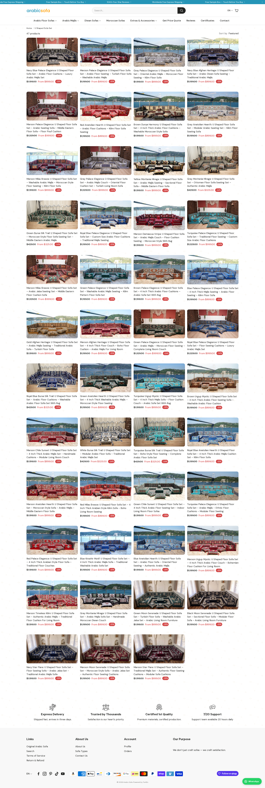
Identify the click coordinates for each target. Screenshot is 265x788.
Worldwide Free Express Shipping (167, 2)
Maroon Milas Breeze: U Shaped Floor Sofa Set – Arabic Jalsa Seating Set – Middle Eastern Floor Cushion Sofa (51, 291)
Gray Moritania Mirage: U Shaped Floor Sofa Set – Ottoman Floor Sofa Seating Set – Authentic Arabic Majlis (210, 182)
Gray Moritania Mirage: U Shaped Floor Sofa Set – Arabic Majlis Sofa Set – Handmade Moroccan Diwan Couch (103, 617)
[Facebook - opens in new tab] (38, 774)
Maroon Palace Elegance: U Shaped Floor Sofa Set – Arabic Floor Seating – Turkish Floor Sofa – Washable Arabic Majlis (105, 74)
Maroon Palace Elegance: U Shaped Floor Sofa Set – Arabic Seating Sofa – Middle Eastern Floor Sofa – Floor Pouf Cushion (51, 128)
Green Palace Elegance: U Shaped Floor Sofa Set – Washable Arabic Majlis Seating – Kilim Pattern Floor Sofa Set (104, 291)
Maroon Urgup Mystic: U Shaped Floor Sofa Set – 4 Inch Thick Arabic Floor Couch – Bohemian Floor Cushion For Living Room (213, 563)
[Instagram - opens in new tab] (45, 774)
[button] (139, 10)
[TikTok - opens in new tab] (57, 774)
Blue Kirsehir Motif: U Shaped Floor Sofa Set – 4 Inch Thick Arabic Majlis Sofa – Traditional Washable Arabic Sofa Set (105, 562)
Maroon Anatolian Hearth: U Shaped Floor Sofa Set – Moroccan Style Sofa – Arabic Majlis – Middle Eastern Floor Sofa (51, 508)
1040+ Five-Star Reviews (118, 2)
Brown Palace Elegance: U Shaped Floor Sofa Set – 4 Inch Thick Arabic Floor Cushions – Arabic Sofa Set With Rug (158, 291)
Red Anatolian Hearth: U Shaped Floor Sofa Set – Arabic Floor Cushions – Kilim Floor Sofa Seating (105, 128)
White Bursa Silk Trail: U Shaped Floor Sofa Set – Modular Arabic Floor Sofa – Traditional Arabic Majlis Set (105, 454)
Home (29, 28)
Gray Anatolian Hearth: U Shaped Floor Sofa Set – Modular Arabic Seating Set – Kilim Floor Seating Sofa (212, 128)
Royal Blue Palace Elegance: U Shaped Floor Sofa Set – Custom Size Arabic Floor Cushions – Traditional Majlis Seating (105, 237)
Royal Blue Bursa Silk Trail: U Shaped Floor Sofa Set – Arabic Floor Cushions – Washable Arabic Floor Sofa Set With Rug (51, 400)
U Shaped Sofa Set (43, 28)
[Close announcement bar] (262, 2)
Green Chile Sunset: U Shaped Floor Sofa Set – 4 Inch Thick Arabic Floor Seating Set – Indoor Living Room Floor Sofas (159, 508)
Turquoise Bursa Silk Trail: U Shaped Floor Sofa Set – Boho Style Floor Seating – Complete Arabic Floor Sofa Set (159, 454)
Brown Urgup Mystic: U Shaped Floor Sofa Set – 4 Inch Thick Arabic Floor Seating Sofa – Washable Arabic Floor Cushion (212, 400)
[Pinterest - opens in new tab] (51, 774)
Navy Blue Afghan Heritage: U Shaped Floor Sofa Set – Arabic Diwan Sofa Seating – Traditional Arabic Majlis (210, 74)
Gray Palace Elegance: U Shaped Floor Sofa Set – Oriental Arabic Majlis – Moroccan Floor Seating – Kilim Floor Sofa (158, 74)
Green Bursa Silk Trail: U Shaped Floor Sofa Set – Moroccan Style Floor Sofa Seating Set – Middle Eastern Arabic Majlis (51, 237)
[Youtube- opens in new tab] (63, 774)
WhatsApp (253, 781)
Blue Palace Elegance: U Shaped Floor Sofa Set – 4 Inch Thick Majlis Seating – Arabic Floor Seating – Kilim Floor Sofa (212, 292)
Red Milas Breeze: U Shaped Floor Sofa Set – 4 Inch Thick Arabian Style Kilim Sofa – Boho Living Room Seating (105, 508)
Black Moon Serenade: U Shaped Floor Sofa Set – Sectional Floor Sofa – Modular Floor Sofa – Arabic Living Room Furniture (210, 617)
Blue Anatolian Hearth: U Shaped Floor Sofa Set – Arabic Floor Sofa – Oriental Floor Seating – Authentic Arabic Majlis (157, 562)
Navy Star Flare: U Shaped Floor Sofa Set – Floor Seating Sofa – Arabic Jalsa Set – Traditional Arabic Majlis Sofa (49, 671)
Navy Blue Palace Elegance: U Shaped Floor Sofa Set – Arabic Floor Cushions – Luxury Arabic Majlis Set (50, 74)
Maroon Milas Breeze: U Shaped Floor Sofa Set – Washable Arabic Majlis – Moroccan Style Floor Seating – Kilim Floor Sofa (51, 182)
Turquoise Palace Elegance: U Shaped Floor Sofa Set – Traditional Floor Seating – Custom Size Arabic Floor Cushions (212, 237)
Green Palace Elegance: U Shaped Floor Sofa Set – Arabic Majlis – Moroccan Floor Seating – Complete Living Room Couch (159, 346)
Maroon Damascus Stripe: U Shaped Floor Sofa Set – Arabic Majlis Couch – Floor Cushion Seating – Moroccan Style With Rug (159, 237)
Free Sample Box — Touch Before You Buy (65, 2)
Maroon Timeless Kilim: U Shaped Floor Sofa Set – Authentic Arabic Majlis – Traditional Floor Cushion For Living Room (50, 617)
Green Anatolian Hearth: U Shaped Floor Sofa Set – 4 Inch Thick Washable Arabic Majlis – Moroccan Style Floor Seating (104, 400)
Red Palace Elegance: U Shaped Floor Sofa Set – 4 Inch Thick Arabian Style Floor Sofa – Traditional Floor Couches (51, 562)
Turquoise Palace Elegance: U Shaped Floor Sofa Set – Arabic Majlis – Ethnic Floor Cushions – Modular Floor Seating (210, 508)
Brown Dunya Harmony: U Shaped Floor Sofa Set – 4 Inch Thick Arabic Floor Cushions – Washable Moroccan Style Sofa (158, 128)
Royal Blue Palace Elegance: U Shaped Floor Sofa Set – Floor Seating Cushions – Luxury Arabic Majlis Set (210, 346)
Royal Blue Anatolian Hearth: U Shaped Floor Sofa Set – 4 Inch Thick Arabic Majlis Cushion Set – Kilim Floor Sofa (211, 454)
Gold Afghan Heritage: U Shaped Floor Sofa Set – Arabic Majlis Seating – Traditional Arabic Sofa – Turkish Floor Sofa (52, 346)
